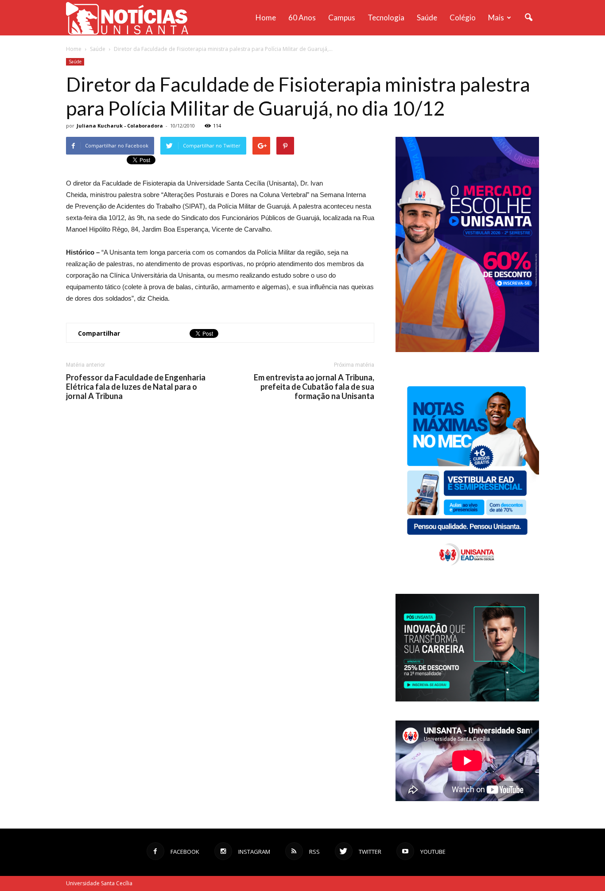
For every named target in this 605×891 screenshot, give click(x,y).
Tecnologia (386, 17)
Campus (341, 17)
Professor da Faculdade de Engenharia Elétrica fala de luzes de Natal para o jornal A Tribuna (136, 387)
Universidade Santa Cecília (99, 883)
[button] (528, 17)
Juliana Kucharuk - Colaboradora (120, 125)
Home (266, 17)
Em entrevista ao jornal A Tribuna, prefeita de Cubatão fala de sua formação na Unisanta (314, 387)
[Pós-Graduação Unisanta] (467, 699)
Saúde (427, 17)
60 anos (302, 17)
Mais (496, 17)
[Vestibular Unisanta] (467, 349)
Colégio (463, 17)
